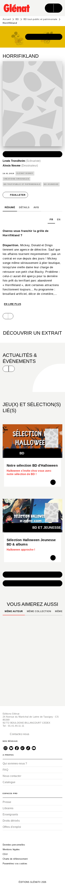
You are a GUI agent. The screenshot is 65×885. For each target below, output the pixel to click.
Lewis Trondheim (22, 160)
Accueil (7, 19)
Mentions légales (11, 849)
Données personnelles (14, 844)
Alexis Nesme (20, 165)
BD (17, 19)
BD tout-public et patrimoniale (40, 19)
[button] (43, 37)
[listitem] (5, 748)
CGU (5, 854)
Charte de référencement (15, 859)
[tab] (10, 207)
